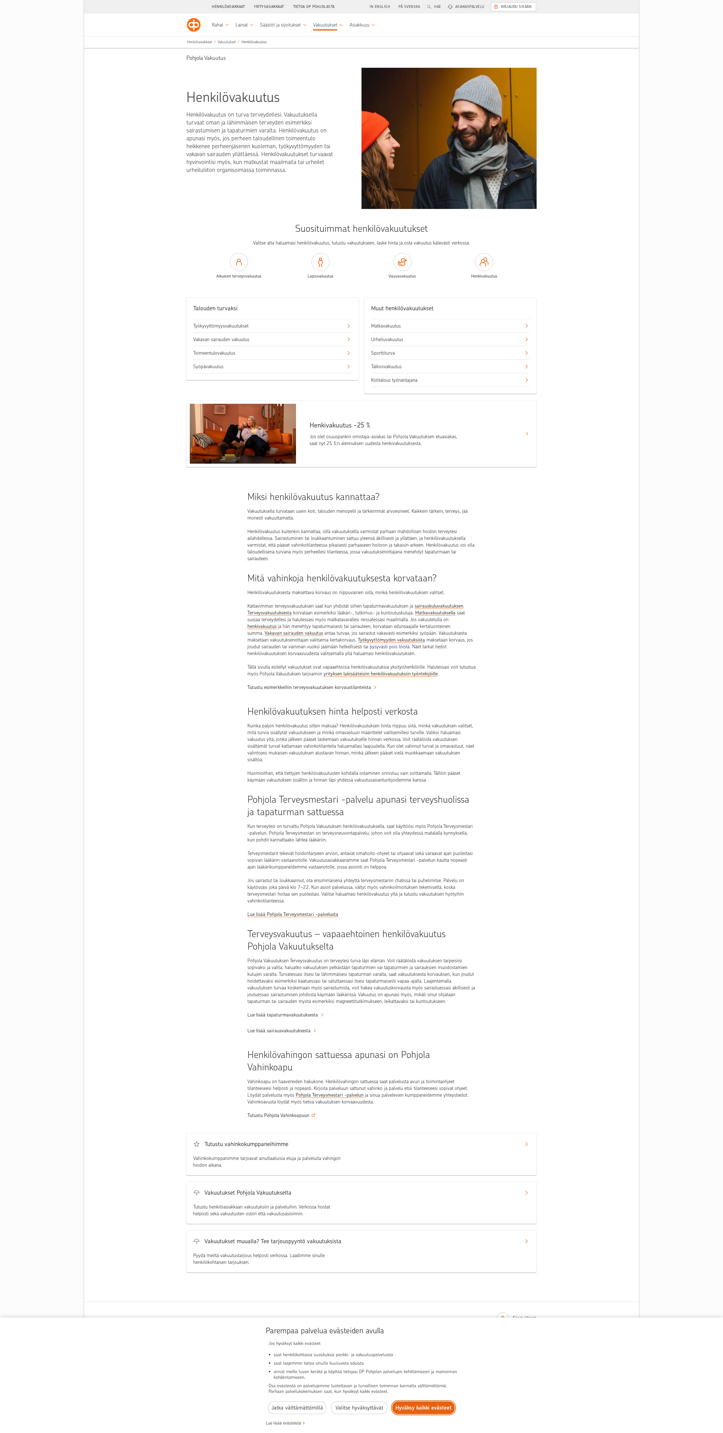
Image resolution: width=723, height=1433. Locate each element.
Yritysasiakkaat (269, 7)
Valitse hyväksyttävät (359, 1407)
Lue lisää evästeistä (283, 1423)
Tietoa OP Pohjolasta (314, 7)
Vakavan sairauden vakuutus (221, 339)
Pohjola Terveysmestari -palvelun (329, 1095)
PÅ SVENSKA (409, 7)
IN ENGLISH (380, 7)
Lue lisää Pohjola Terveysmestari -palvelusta (292, 914)
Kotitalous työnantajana (394, 380)
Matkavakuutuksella (435, 613)
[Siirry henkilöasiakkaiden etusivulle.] (194, 25)
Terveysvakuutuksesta (269, 613)
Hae (437, 7)
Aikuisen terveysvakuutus (239, 276)
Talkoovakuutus (386, 366)
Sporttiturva (383, 353)
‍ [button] (278, 1115)
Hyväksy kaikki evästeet (423, 1407)
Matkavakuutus (386, 326)
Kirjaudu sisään (516, 7)
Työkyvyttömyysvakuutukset (221, 326)
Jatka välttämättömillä (297, 1407)
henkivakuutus (261, 626)
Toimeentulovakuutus (214, 353)
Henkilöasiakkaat (228, 7)
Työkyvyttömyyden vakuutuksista (391, 640)
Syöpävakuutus (208, 366)
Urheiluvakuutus (387, 339)
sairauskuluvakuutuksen (439, 606)
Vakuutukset (227, 42)
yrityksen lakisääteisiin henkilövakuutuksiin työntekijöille (381, 674)
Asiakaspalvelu (469, 7)
